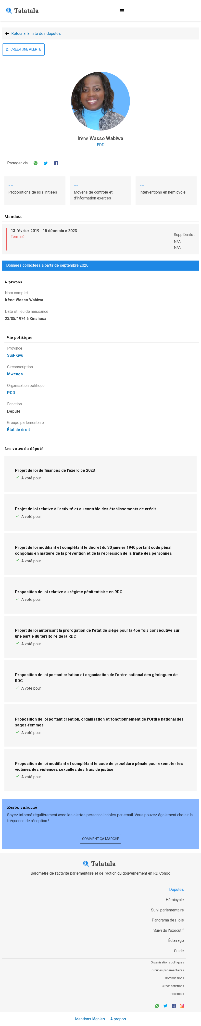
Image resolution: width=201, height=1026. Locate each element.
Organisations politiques (167, 962)
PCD (11, 392)
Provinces (177, 994)
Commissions (174, 978)
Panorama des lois (168, 920)
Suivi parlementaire (167, 910)
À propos (118, 1019)
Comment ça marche (100, 839)
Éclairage (176, 940)
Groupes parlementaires (167, 970)
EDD (100, 145)
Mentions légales (90, 1019)
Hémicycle (175, 899)
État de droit (18, 429)
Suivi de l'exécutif (168, 930)
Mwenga (15, 374)
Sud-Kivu (15, 355)
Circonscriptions (173, 986)
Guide (179, 950)
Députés (176, 889)
